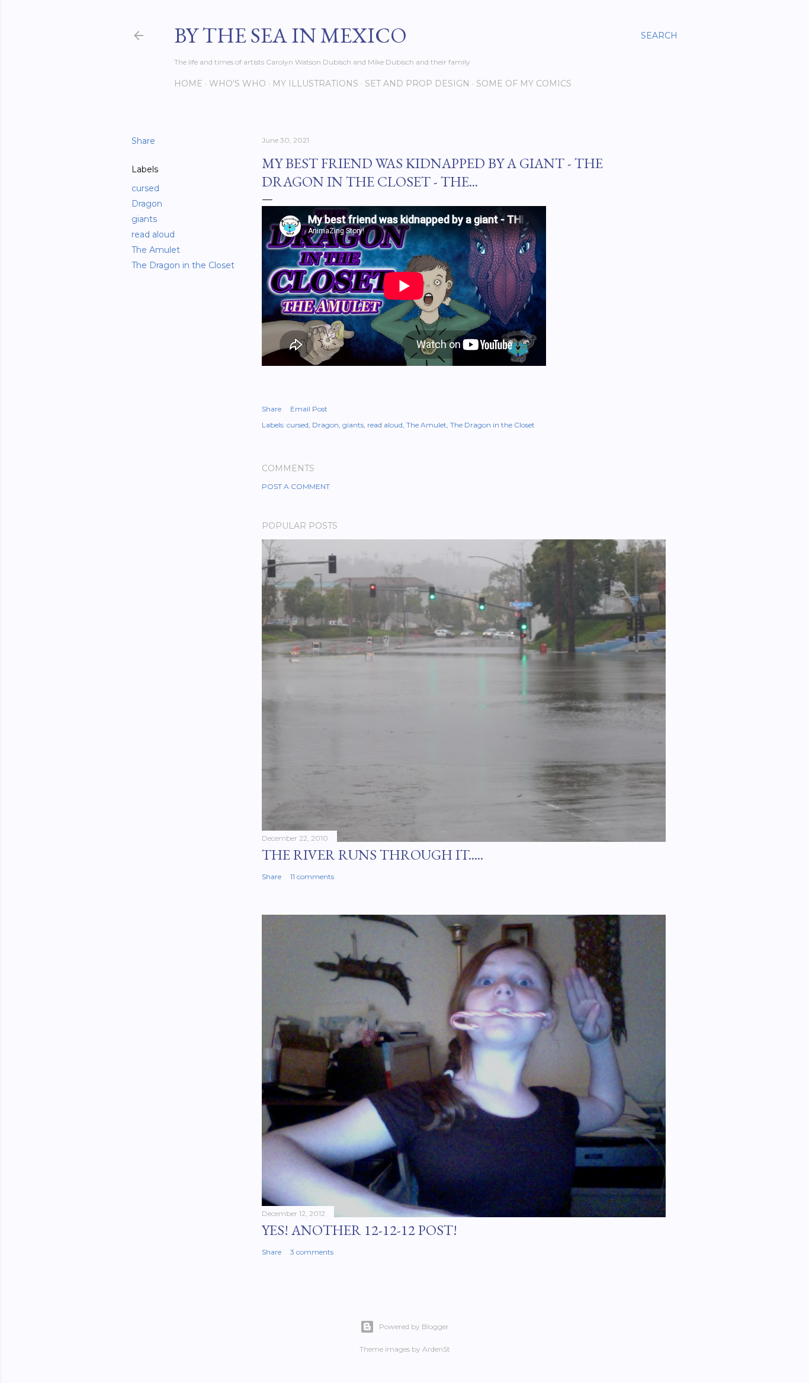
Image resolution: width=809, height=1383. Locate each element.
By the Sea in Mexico (290, 35)
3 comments (311, 1251)
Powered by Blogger (414, 1326)
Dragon (146, 203)
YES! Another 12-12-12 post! (359, 1230)
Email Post (309, 408)
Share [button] (143, 141)
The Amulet (155, 250)
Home (188, 83)
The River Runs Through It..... (372, 854)
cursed (145, 188)
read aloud (153, 234)
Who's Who (237, 83)
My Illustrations (315, 83)
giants (144, 219)
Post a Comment (296, 486)
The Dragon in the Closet (183, 265)
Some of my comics (524, 83)
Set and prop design (417, 83)
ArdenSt (436, 1349)
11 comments (312, 876)
